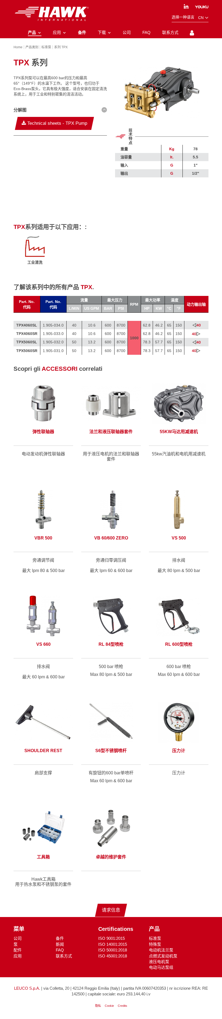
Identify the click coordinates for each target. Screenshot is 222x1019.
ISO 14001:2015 (112, 944)
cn (201, 17)
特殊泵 (155, 944)
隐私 (98, 1005)
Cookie (109, 1005)
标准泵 (155, 938)
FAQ (60, 950)
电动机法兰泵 (161, 950)
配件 (18, 950)
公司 (18, 938)
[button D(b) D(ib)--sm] (60, 110)
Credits (122, 1005)
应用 (18, 956)
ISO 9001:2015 (111, 938)
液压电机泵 (159, 961)
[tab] (60, 111)
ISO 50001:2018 (112, 950)
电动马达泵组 (161, 967)
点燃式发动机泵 (163, 956)
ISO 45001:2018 (112, 956)
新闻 (60, 944)
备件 (60, 938)
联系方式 (64, 956)
